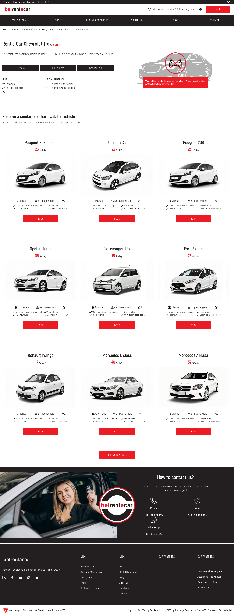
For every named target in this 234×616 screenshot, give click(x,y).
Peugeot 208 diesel (41, 142)
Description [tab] (95, 68)
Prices (83, 583)
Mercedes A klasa (193, 355)
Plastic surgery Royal (207, 582)
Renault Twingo (40, 355)
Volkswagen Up (117, 249)
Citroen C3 (117, 142)
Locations (124, 588)
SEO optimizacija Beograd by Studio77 (186, 610)
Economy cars (87, 566)
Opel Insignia (40, 249)
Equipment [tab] (58, 68)
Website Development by (42, 610)
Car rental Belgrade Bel (32, 29)
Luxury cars (86, 577)
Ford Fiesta (193, 249)
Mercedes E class (117, 355)
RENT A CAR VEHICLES (117, 455)
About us (123, 583)
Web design (15, 610)
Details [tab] (21, 68)
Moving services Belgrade (209, 571)
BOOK (217, 9)
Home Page (9, 29)
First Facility (203, 587)
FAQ (121, 566)
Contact (123, 593)
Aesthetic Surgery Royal (209, 576)
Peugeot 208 (193, 142)
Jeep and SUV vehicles (91, 572)
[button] (200, 9)
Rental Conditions (128, 572)
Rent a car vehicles (59, 29)
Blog (121, 577)
